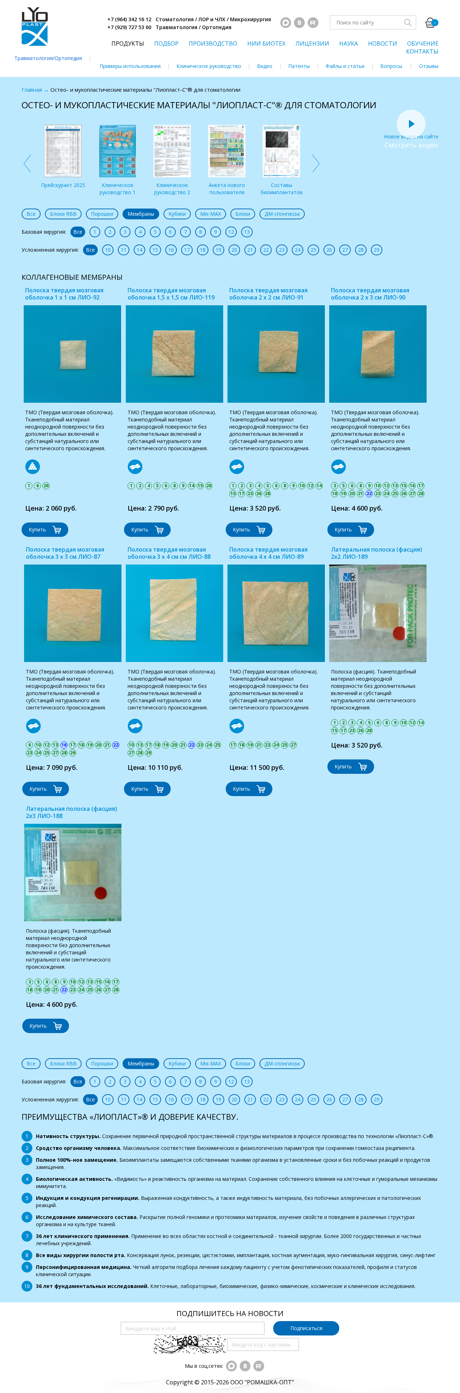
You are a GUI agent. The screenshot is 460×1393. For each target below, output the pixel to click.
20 (234, 249)
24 (297, 249)
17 (187, 249)
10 (108, 249)
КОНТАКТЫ (422, 51)
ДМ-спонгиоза (282, 213)
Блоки (242, 213)
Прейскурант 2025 (63, 185)
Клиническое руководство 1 (117, 189)
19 (218, 249)
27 (345, 249)
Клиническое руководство (208, 66)
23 (282, 249)
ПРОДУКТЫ (127, 43)
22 (266, 249)
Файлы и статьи (345, 66)
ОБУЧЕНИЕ (422, 43)
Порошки (102, 213)
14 (139, 249)
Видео (264, 66)
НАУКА (348, 43)
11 (123, 249)
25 (313, 249)
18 (203, 249)
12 (231, 231)
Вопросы (391, 66)
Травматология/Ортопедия (48, 58)
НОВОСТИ (382, 43)
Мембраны (141, 213)
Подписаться (306, 1328)
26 (329, 249)
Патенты (299, 66)
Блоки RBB (63, 213)
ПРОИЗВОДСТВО (213, 43)
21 (250, 249)
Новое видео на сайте (411, 136)
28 (361, 249)
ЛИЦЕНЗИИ (312, 43)
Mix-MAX (210, 213)
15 (155, 249)
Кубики (177, 213)
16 (171, 249)
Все (31, 213)
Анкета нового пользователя (227, 189)
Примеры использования (130, 66)
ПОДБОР (166, 43)
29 (377, 249)
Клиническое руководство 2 (172, 189)
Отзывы (428, 66)
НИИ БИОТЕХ (266, 43)
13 (247, 231)
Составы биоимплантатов (282, 189)
